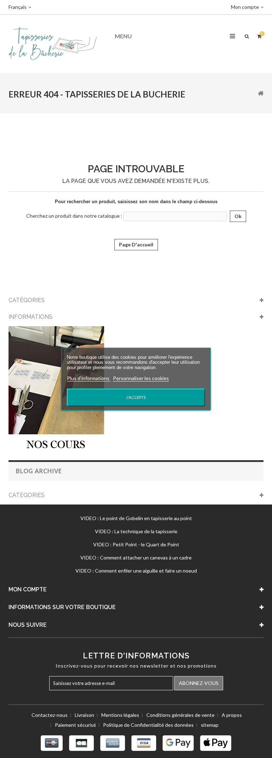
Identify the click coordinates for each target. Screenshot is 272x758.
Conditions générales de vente (180, 715)
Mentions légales (120, 715)
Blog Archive (39, 471)
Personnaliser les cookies (141, 378)
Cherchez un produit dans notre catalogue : (74, 216)
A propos (232, 715)
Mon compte (27, 589)
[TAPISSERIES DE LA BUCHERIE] (52, 43)
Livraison (84, 715)
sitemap (210, 725)
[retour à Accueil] (261, 93)
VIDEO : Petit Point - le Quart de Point (136, 544)
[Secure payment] (136, 743)
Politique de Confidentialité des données (148, 725)
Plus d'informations (88, 378)
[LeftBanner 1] (56, 389)
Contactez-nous (50, 715)
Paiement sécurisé (75, 725)
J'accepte (136, 397)
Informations (30, 316)
